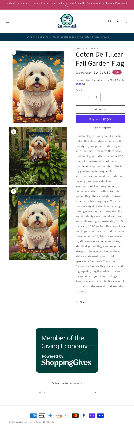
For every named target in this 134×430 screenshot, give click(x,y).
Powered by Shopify (45, 422)
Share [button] (83, 302)
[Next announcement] (127, 37)
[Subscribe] (94, 393)
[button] (7, 21)
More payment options (100, 127)
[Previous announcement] (7, 37)
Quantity (80, 90)
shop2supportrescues (26, 422)
